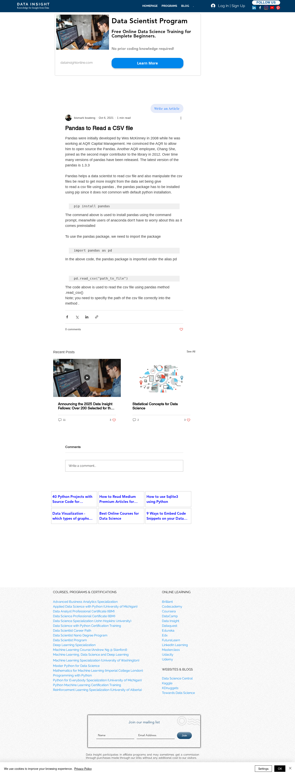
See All (191, 351)
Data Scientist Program (149, 20)
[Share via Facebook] (67, 317)
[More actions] (180, 117)
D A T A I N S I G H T (33, 4)
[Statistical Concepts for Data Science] (161, 378)
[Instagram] (266, 8)
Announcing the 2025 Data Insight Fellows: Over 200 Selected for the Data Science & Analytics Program (85, 406)
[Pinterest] (278, 8)
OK (280, 769)
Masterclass (171, 650)
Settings (263, 769)
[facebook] (260, 8)
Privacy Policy (83, 769)
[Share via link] (97, 317)
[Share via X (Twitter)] (77, 317)
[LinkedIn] (254, 8)
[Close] (290, 768)
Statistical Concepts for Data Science (155, 406)
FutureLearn (171, 640)
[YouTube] (272, 8)
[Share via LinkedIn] (87, 317)
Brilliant (167, 602)
